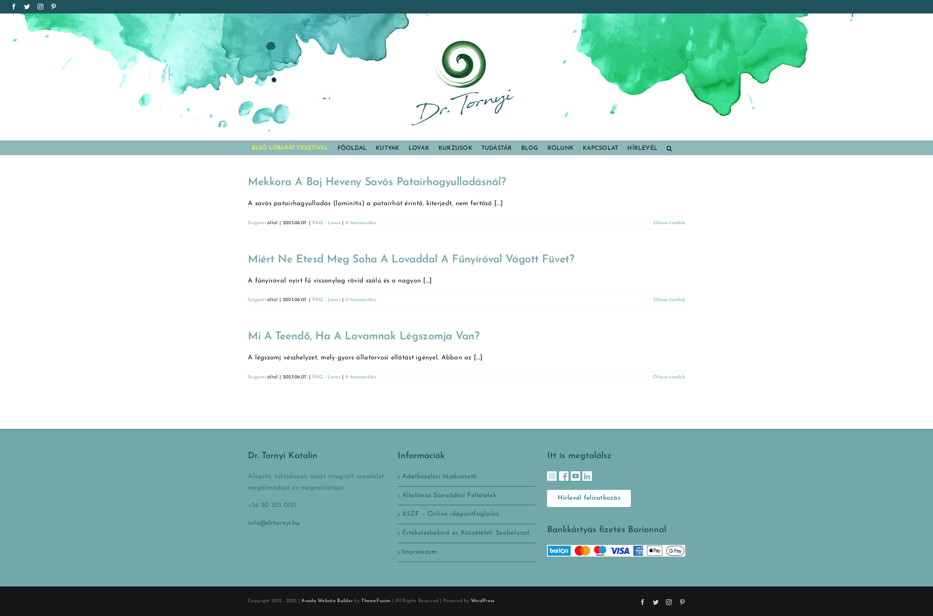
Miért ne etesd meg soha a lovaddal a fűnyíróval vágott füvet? (411, 259)
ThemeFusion (375, 601)
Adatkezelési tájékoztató (439, 476)
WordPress (482, 601)
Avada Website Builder (327, 601)
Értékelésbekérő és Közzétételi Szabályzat (466, 533)
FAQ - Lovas (326, 223)
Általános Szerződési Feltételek (449, 495)
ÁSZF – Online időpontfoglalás (450, 514)
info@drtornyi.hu (274, 523)
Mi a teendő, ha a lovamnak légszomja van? (364, 336)
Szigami (257, 223)
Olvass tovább (669, 223)
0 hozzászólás (361, 223)
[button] (669, 147)
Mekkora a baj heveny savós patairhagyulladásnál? (377, 182)
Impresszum (419, 552)
